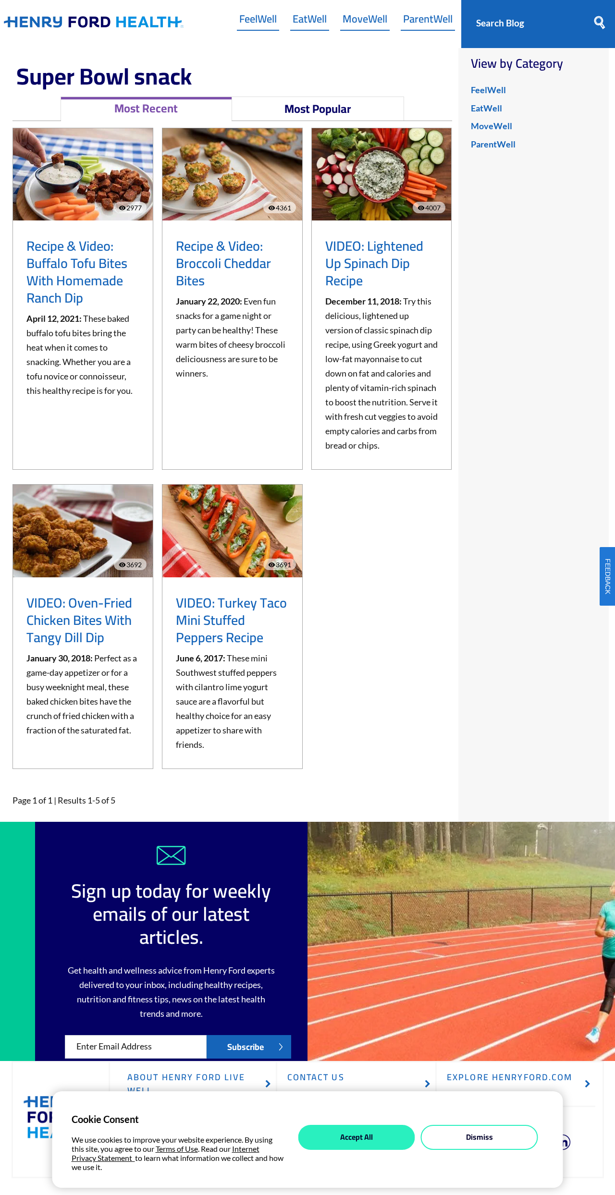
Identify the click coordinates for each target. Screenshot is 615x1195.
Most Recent (146, 108)
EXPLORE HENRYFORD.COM (510, 1077)
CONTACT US (315, 1077)
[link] (93, 24)
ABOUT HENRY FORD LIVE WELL (186, 1083)
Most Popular (317, 109)
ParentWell (428, 21)
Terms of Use (177, 1148)
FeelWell (258, 21)
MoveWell (365, 21)
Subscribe (245, 1047)
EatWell (310, 21)
